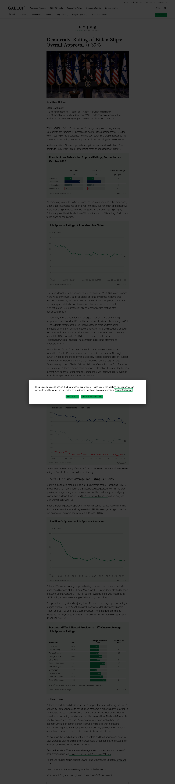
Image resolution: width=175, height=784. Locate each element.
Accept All (72, 397)
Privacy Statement (123, 390)
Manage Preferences (92, 397)
